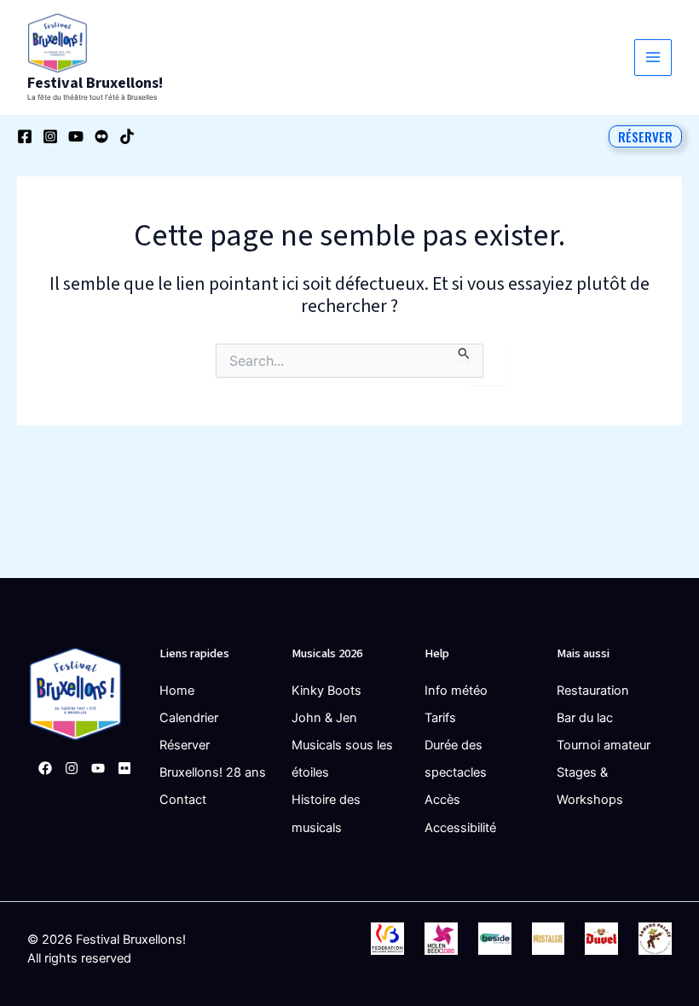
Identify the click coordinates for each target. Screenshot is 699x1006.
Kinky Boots (326, 690)
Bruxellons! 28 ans (212, 772)
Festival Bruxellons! (95, 83)
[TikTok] (127, 136)
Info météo (456, 690)
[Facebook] (24, 136)
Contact (182, 799)
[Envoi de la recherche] (464, 352)
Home (176, 690)
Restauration (593, 690)
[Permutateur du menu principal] (653, 58)
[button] (645, 136)
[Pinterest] (124, 768)
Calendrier (188, 718)
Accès (442, 799)
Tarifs (440, 718)
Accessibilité (460, 827)
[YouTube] (76, 136)
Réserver (184, 745)
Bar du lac (585, 718)
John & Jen (324, 718)
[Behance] (101, 136)
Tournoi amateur (603, 745)
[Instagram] (50, 136)
